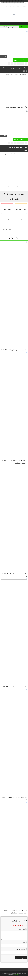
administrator (23, 74)
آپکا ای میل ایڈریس (21, 949)
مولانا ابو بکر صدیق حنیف (13, 107)
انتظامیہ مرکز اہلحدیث (22, 3)
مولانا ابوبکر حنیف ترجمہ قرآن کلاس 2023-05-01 (14, 27)
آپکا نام (24, 942)
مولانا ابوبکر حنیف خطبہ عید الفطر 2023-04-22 (14, 686)
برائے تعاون (25, 6)
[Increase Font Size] (3, 74)
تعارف (14, 6)
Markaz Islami (16, 974)
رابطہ (22, 8)
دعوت (6, 6)
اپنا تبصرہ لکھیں (22, 929)
